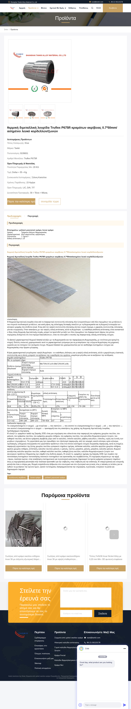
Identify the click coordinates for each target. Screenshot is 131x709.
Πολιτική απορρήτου (43, 668)
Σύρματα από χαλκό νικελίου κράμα (68, 638)
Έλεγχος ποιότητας (42, 653)
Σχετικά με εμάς (57, 8)
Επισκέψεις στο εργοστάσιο (41, 647)
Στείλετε (102, 613)
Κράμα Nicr (58, 665)
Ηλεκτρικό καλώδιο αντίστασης (66, 642)
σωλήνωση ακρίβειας (17, 477)
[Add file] (80, 705)
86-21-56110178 (117, 2)
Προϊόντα (32, 8)
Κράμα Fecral (59, 655)
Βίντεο (44, 8)
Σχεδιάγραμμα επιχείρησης (40, 639)
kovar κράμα (35, 477)
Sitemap (38, 663)
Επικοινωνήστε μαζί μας (44, 658)
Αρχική (22, 8)
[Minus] (124, 648)
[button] (16, 534)
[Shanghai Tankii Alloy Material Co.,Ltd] (12, 8)
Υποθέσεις (83, 8)
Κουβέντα (113, 8)
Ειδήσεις (72, 8)
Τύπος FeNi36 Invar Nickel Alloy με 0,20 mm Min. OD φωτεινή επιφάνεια (105, 557)
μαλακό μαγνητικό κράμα (55, 477)
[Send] (125, 705)
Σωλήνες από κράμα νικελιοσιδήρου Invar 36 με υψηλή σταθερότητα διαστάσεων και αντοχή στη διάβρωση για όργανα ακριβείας (64, 558)
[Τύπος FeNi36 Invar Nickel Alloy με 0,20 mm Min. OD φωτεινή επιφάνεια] (107, 529)
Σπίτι (6, 29)
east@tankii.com (97, 2)
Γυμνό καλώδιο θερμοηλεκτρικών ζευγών (67, 648)
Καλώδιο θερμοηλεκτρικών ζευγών (68, 660)
